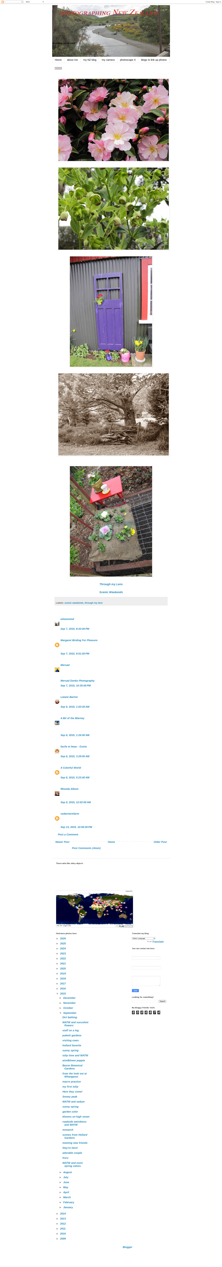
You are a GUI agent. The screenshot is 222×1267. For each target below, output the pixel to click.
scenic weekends (73, 603)
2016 (63, 988)
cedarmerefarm (70, 813)
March (67, 1197)
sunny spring (70, 1050)
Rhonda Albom (69, 788)
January (68, 1207)
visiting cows (70, 1040)
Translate (158, 941)
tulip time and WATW (75, 1055)
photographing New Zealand (105, 12)
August (68, 1172)
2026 (63, 938)
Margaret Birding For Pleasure (79, 640)
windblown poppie (73, 1060)
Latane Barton (69, 697)
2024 (63, 948)
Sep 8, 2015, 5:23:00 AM (75, 777)
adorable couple (72, 1152)
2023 (63, 953)
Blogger (127, 1247)
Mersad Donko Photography (78, 680)
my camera (108, 59)
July (66, 1177)
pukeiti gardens (71, 1035)
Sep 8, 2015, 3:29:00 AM (75, 756)
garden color (70, 1111)
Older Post (160, 842)
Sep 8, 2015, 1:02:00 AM (75, 706)
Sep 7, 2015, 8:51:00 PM (75, 653)
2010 (63, 1233)
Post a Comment (68, 834)
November (69, 1003)
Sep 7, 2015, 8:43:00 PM (75, 628)
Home (58, 59)
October (68, 1008)
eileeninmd (67, 619)
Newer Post (62, 842)
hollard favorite (71, 1045)
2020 (63, 968)
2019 (63, 973)
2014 (63, 1213)
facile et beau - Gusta (74, 746)
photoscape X (128, 59)
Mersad (65, 665)
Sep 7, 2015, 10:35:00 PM (76, 685)
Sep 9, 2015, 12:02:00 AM (76, 802)
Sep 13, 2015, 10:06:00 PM (76, 827)
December (69, 997)
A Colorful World (71, 767)
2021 (63, 963)
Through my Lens (111, 584)
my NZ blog (89, 59)
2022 (63, 958)
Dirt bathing (69, 1017)
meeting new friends (74, 1142)
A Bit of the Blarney (72, 718)
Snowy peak (69, 1096)
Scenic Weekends (111, 592)
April (66, 1192)
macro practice (71, 1081)
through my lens (94, 603)
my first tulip (70, 1086)
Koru (65, 1157)
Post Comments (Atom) (86, 848)
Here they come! (72, 1091)
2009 (63, 1238)
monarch (67, 1129)
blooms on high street (75, 1116)
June (66, 1182)
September (70, 1013)
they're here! (70, 1147)
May (66, 1187)
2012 (63, 1223)
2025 (63, 943)
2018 (63, 978)
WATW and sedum (73, 1101)
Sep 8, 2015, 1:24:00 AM (75, 735)
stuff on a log (70, 1030)
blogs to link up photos (154, 59)
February (69, 1202)
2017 (63, 983)
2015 (63, 993)
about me (72, 59)
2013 (63, 1218)
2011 (63, 1228)
